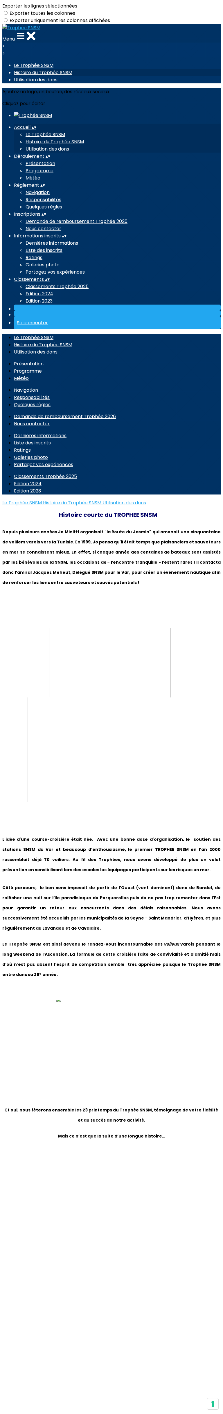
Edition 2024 (39, 293)
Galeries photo (43, 264)
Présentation (40, 163)
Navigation (38, 192)
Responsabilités (43, 199)
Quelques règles (44, 207)
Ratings (34, 257)
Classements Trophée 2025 (57, 286)
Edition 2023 (39, 301)
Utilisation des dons (35, 79)
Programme (39, 170)
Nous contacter (43, 228)
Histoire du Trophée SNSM (43, 72)
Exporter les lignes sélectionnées (39, 6)
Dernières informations (52, 243)
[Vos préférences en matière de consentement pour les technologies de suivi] (212, 1403)
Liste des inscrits (44, 250)
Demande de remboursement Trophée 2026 (76, 221)
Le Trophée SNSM (33, 65)
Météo (33, 178)
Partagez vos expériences (55, 272)
